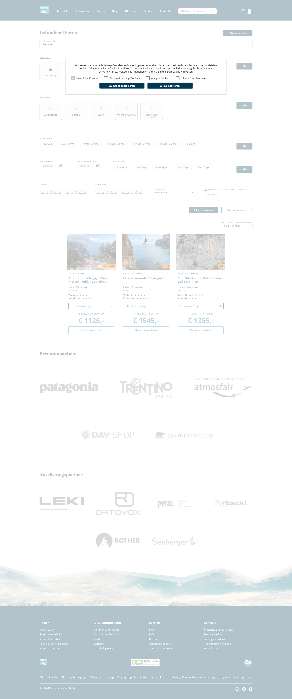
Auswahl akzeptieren (122, 85)
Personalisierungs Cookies (124, 78)
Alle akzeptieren (170, 85)
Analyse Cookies (160, 78)
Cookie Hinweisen (182, 71)
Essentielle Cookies (87, 78)
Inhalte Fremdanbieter (194, 78)
